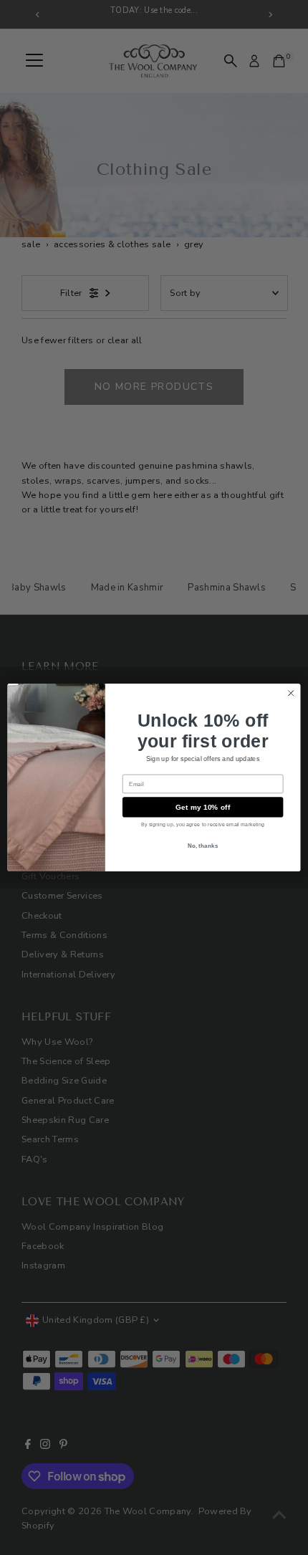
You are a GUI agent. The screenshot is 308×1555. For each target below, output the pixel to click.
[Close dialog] (290, 692)
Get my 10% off (203, 807)
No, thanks (203, 845)
